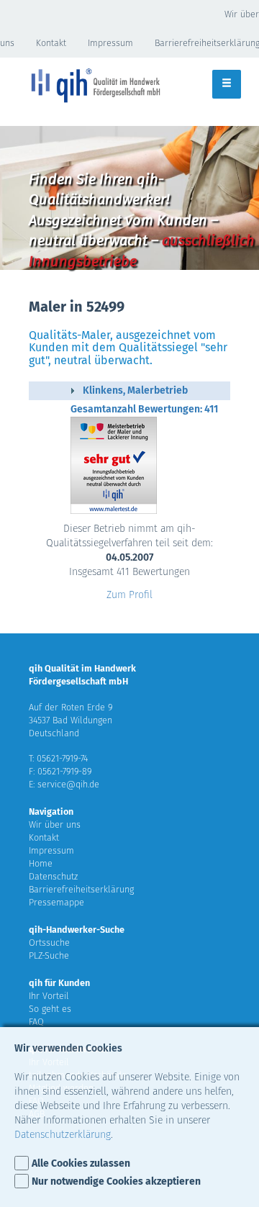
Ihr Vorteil (49, 995)
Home (41, 863)
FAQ (36, 1021)
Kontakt (51, 42)
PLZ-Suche (49, 955)
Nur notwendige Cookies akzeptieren (116, 1181)
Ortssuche (49, 942)
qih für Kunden (59, 982)
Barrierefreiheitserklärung (81, 889)
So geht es (50, 1008)
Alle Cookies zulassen (81, 1163)
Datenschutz (53, 876)
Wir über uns (55, 824)
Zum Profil (129, 595)
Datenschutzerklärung (62, 1135)
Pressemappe (56, 902)
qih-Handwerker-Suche (76, 929)
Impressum (110, 42)
